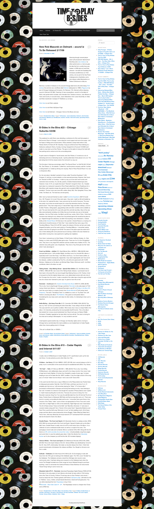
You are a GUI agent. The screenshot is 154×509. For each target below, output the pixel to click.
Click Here (42, 103)
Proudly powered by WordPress (77, 503)
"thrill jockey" (62, 116)
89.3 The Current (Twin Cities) (106, 319)
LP (99, 181)
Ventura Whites (48, 494)
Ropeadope (60, 482)
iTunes (99, 179)
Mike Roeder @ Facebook (105, 345)
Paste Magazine (102, 397)
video (99, 213)
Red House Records (103, 192)
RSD (109, 194)
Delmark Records (102, 364)
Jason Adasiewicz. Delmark (74, 116)
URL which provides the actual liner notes (57, 432)
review (100, 194)
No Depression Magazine (105, 395)
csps (100, 164)
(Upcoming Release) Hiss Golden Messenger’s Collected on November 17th (106, 137)
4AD (99, 359)
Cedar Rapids (103, 161)
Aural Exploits (102, 224)
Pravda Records (102, 370)
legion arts (106, 179)
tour (111, 201)
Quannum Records (103, 372)
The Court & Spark (83, 492)
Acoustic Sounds (102, 220)
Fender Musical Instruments (105, 392)
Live (112, 178)
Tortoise (68, 117)
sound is (63, 117)
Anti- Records (102, 361)
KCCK (99, 321)
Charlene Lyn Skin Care (104, 335)
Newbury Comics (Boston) (105, 301)
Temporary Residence (104, 231)
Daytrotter (110, 164)
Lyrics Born (103, 181)
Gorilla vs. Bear (102, 255)
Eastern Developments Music (65, 284)
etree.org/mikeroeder (104, 337)
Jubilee (51, 335)
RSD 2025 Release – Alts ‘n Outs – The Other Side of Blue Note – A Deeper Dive (106, 61)
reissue (112, 192)
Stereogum (101, 268)
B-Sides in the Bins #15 (83, 288)
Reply (63, 494)
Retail (62, 333)
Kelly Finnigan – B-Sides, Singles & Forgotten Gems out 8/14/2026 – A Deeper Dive (106, 51)
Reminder (72, 286)
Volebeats (54, 494)
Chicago (112, 162)
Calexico (105, 159)
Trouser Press (102, 409)
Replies (45, 337)
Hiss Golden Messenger (106, 172)
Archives (48, 30)
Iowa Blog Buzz (102, 394)
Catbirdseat (101, 249)
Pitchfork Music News (104, 401)
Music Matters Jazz (103, 229)
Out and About (57, 333)
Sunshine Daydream (73, 197)
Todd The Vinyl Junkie (104, 233)
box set (100, 159)
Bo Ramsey (108, 155)
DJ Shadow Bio (57, 30)
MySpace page (76, 477)
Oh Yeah (66, 492)
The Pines (111, 198)
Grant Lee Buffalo (81, 333)
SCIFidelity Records (103, 374)
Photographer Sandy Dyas (105, 399)
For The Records (102, 251)
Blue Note (100, 362)
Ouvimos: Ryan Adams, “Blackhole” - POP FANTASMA (104, 109)
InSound (100, 288)
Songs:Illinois (102, 266)
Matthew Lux (50, 117)
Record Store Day (104, 190)
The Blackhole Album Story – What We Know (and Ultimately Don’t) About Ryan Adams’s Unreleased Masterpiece (106, 114)
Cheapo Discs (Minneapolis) (105, 282)
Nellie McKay (57, 335)
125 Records (101, 357)
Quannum (110, 187)
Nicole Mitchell (71, 290)
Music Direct (101, 228)
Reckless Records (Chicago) (105, 303)
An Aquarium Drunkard (104, 240)
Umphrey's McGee (103, 203)
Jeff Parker (47, 492)
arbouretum (100, 156)
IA (99, 175)
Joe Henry (53, 492)
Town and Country (74, 117)
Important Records (103, 226)
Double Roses (84, 491)
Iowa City (107, 174)
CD (109, 158)
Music (53, 116)
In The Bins (47, 333)
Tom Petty (100, 201)
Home (41, 30)
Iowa (101, 175)
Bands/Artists (47, 116)
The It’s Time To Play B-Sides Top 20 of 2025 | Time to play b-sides (106, 80)
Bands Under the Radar (104, 244)
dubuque (109, 167)
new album (105, 184)
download (102, 167)
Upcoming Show (105, 209)
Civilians (78, 491)
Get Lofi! (100, 253)
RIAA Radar (101, 403)
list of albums (82, 62)
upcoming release (84, 117)
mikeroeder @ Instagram (105, 347)
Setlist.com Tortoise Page (105, 350)
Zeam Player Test (44, 34)
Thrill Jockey (101, 376)
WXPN (100, 325)
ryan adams (102, 196)
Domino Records (102, 366)
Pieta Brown (102, 187)
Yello (59, 494)
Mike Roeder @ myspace (105, 260)
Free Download (102, 170)
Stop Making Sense (79, 335)
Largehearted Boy (103, 257)
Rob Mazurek (57, 117)
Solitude (76, 492)
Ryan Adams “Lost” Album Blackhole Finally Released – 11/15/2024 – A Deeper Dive (106, 70)
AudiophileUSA (102, 222)
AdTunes (100, 388)
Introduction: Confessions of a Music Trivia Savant (77, 30)
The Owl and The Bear (104, 274)
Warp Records (102, 381)
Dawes (104, 164)
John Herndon (85, 116)
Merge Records (102, 368)
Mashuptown (101, 259)
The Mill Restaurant (103, 199)
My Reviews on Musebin (104, 348)
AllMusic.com (102, 390)
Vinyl (70, 491)
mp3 (100, 184)
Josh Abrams (42, 117)
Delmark (66, 88)
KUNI (99, 323)
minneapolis (109, 181)
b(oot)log (100, 242)
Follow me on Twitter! (104, 339)
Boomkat (100, 280)
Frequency (42, 292)
